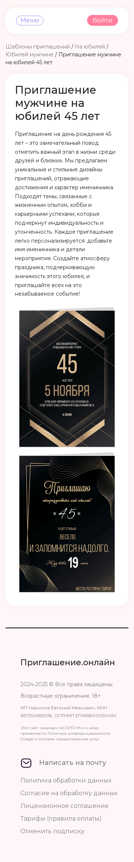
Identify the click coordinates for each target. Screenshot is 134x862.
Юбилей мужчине (30, 54)
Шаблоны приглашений (38, 46)
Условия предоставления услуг (69, 739)
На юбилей (90, 46)
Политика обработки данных (65, 780)
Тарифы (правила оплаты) (61, 818)
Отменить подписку (52, 831)
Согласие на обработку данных (68, 793)
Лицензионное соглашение (64, 805)
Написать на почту (72, 763)
